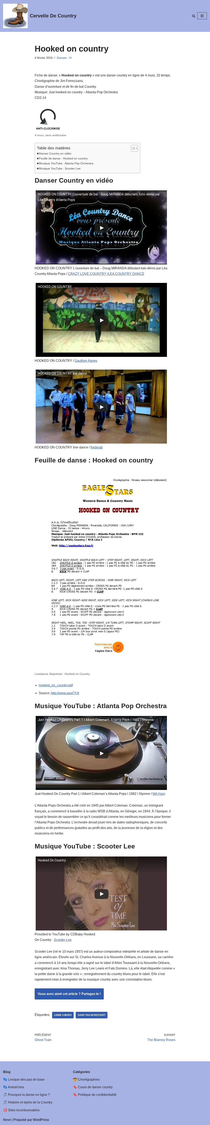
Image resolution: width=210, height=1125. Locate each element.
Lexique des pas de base (26, 1079)
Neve (7, 1120)
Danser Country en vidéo (55, 153)
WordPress (41, 1120)
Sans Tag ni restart (91, 1015)
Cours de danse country (95, 1087)
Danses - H (64, 57)
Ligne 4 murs (63, 1015)
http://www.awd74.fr (65, 693)
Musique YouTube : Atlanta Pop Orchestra (66, 163)
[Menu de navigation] (202, 15)
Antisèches (16, 1087)
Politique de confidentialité (97, 1094)
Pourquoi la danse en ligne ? (29, 1094)
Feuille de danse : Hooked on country (63, 158)
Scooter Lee (63, 940)
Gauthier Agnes (86, 360)
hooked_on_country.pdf (56, 685)
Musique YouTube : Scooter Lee (60, 168)
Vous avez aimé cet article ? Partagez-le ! (69, 994)
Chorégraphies (89, 1079)
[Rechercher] (193, 15)
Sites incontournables (24, 1110)
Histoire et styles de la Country (30, 1102)
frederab (97, 447)
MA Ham (159, 793)
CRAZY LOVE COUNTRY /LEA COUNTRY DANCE (106, 273)
